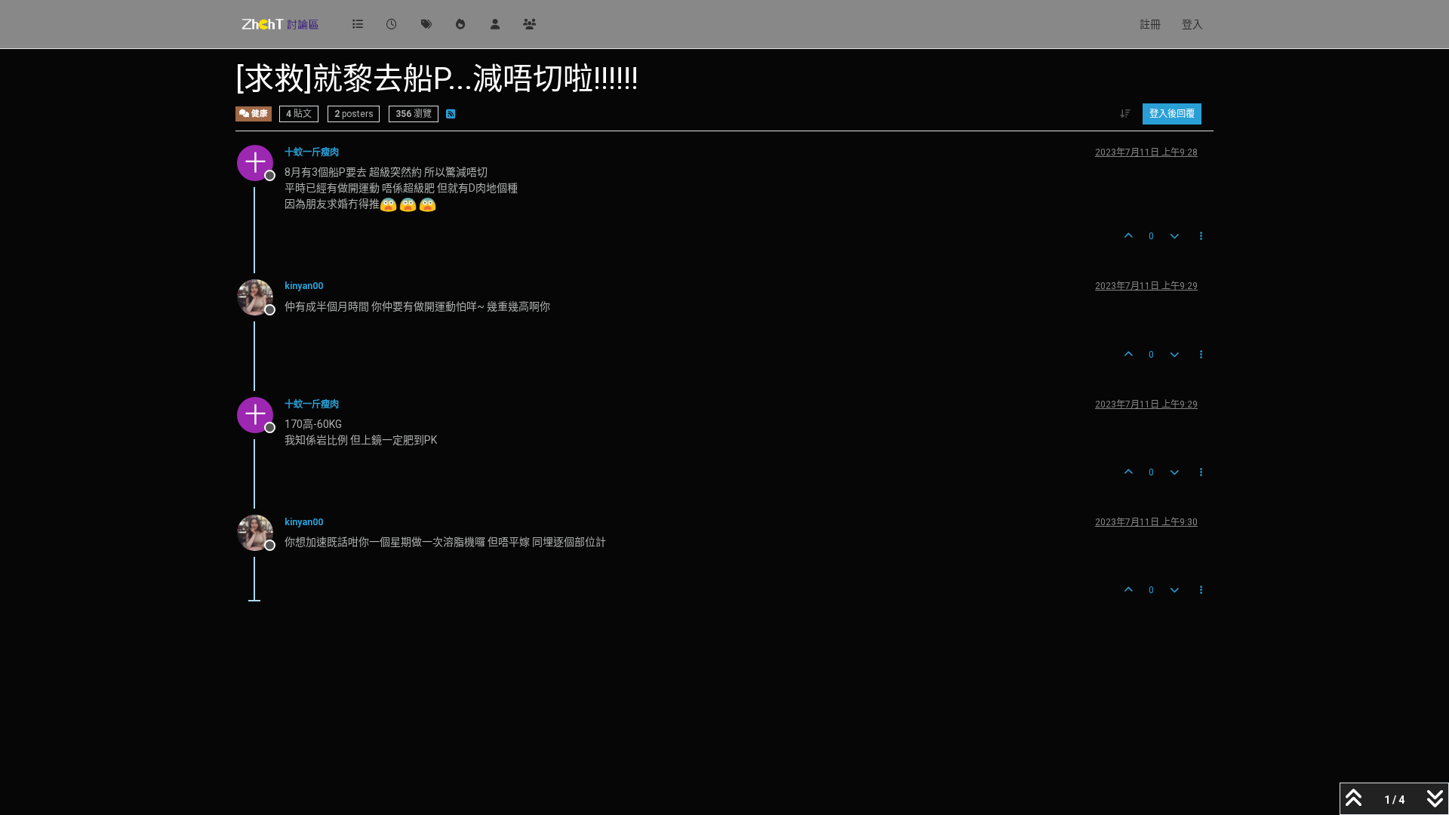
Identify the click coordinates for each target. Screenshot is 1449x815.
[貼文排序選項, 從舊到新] (1125, 114)
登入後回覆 (1172, 114)
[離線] (261, 296)
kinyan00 (304, 286)
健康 (258, 113)
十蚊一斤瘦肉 (312, 152)
